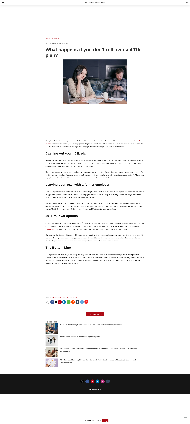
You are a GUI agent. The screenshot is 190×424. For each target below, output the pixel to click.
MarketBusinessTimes (95, 2)
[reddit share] (73, 302)
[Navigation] (2, 2)
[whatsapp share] (69, 302)
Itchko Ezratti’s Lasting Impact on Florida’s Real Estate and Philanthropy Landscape (91, 325)
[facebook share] (52, 302)
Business (56, 38)
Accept (105, 421)
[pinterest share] (60, 302)
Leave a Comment (95, 314)
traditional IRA (51, 229)
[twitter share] (56, 302)
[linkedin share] (64, 302)
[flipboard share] (86, 302)
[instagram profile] (103, 381)
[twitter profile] (82, 381)
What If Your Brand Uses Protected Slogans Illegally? (80, 336)
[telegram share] (82, 302)
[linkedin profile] (97, 381)
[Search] (187, 2)
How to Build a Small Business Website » (66, 298)
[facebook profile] (87, 381)
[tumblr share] (77, 302)
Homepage (49, 38)
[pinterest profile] (92, 381)
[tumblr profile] (108, 381)
